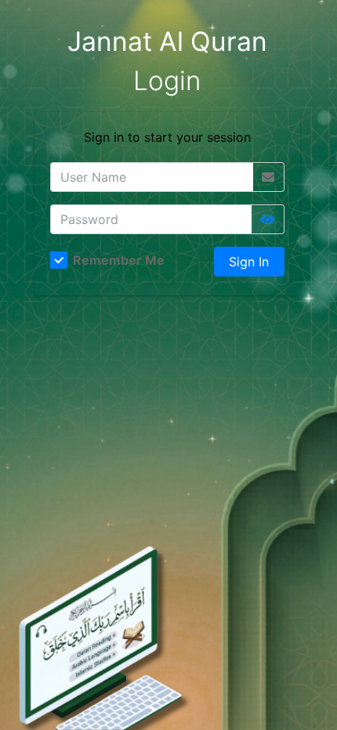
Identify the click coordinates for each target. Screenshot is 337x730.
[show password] (267, 219)
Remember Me (119, 260)
